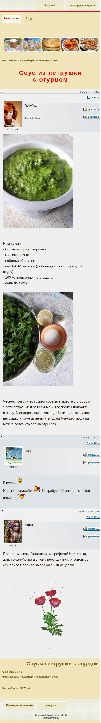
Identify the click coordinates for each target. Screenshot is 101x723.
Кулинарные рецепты (81, 5)
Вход (29, 18)
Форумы (49, 5)
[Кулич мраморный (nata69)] (13, 50)
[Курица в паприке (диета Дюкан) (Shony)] (70, 50)
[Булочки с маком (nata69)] (32, 50)
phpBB (56, 717)
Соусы (55, 60)
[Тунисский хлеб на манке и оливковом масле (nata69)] (51, 50)
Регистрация (11, 18)
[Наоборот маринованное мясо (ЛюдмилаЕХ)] (89, 50)
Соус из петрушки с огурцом (50, 76)
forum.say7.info (60, 715)
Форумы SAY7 (10, 60)
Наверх (78, 714)
